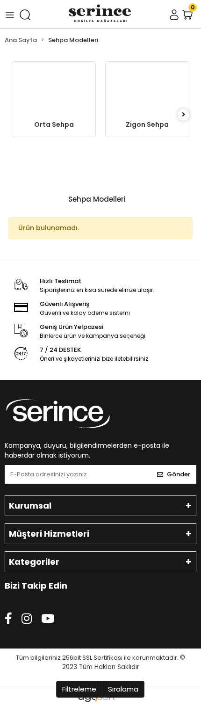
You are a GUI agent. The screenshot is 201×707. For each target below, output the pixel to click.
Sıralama (123, 689)
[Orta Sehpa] (53, 87)
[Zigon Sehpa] (147, 87)
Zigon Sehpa (147, 124)
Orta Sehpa (54, 124)
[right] (184, 115)
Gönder (178, 474)
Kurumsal (30, 505)
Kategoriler (34, 562)
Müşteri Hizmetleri (49, 533)
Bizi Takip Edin (36, 585)
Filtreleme (79, 689)
